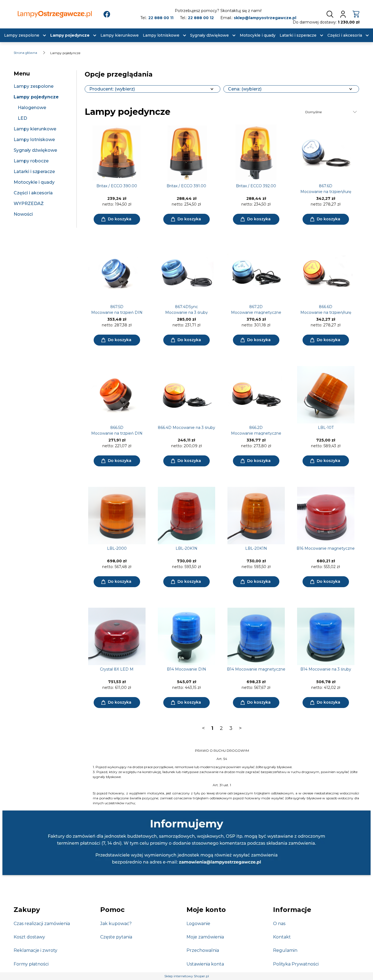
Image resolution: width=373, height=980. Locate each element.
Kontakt (282, 937)
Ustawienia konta (205, 964)
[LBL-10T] (326, 394)
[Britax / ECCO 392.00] (256, 153)
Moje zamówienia (205, 937)
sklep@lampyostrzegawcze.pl (265, 17)
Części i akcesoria (33, 192)
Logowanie (198, 923)
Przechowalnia (203, 950)
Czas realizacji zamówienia (42, 923)
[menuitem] (21, 35)
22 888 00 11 (160, 17)
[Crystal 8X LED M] (117, 636)
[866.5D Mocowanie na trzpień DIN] (117, 394)
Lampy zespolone (34, 86)
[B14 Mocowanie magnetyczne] (256, 636)
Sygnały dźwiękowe (35, 150)
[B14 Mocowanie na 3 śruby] (326, 636)
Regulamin (285, 950)
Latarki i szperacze (34, 171)
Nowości (23, 214)
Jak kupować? (116, 923)
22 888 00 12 (201, 17)
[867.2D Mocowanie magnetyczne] (256, 274)
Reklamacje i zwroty (35, 950)
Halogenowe (32, 107)
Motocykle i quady (34, 182)
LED (22, 118)
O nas (279, 923)
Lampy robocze (31, 160)
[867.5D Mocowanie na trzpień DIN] (117, 274)
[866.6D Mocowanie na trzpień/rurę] (326, 274)
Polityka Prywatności (296, 964)
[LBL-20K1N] (186, 515)
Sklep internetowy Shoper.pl (186, 976)
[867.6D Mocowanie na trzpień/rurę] (326, 153)
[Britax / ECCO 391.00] (186, 153)
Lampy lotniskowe (34, 139)
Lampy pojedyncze (36, 97)
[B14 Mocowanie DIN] (186, 636)
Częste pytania (116, 937)
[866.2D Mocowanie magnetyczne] (256, 394)
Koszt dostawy (29, 937)
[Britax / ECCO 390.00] (117, 153)
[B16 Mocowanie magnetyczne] (326, 515)
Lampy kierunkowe (35, 128)
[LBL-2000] (117, 515)
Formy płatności (31, 964)
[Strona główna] (55, 14)
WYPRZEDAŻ (29, 203)
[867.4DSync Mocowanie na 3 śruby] (186, 274)
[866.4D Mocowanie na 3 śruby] (186, 394)
